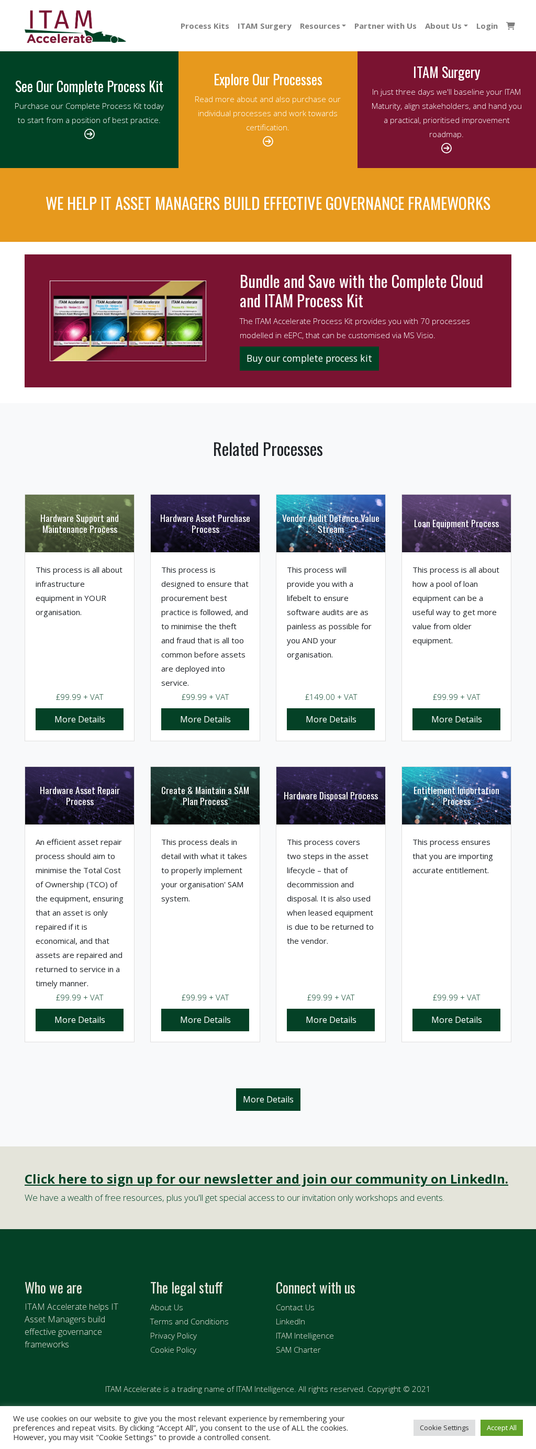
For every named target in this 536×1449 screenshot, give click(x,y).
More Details (80, 719)
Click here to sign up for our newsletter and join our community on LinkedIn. (266, 1179)
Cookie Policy (173, 1349)
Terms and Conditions (189, 1321)
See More (268, 1099)
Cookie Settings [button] (444, 1427)
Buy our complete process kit (309, 358)
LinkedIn (290, 1321)
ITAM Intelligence (305, 1335)
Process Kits (205, 25)
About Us (443, 25)
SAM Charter (298, 1349)
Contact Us (295, 1307)
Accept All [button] (502, 1427)
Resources (320, 25)
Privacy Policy (173, 1335)
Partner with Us (385, 25)
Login (487, 25)
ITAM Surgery (265, 25)
